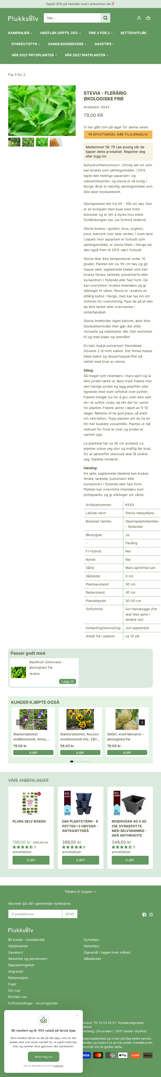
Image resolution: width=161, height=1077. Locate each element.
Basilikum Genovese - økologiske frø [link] (46, 664)
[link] (18, 672)
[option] (14, 142)
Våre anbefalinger (28, 780)
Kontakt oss (17, 997)
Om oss (14, 990)
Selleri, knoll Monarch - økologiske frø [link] (125, 736)
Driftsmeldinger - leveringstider (33, 1003)
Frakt (12, 984)
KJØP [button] (33, 752)
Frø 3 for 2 (16, 75)
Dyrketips (91, 940)
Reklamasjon (18, 978)
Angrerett (15, 971)
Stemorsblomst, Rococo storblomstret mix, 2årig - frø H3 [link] (79, 737)
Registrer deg (134, 151)
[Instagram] (151, 914)
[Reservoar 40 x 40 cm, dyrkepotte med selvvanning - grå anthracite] (130, 803)
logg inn (99, 156)
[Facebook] (144, 914)
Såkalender (92, 959)
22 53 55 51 (107, 1023)
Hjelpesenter (18, 946)
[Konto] (139, 18)
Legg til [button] (68, 681)
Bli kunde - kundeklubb (26, 940)
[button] (118, 134)
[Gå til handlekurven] (148, 18)
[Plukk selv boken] (31, 803)
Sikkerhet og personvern (27, 959)
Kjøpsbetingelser (21, 965)
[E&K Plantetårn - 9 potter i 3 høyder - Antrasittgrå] (80, 803)
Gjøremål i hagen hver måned (107, 952)
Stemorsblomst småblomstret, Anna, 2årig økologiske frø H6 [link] (32, 737)
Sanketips (91, 946)
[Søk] (105, 18)
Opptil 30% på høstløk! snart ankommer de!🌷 (80, 4)
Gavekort (15, 952)
